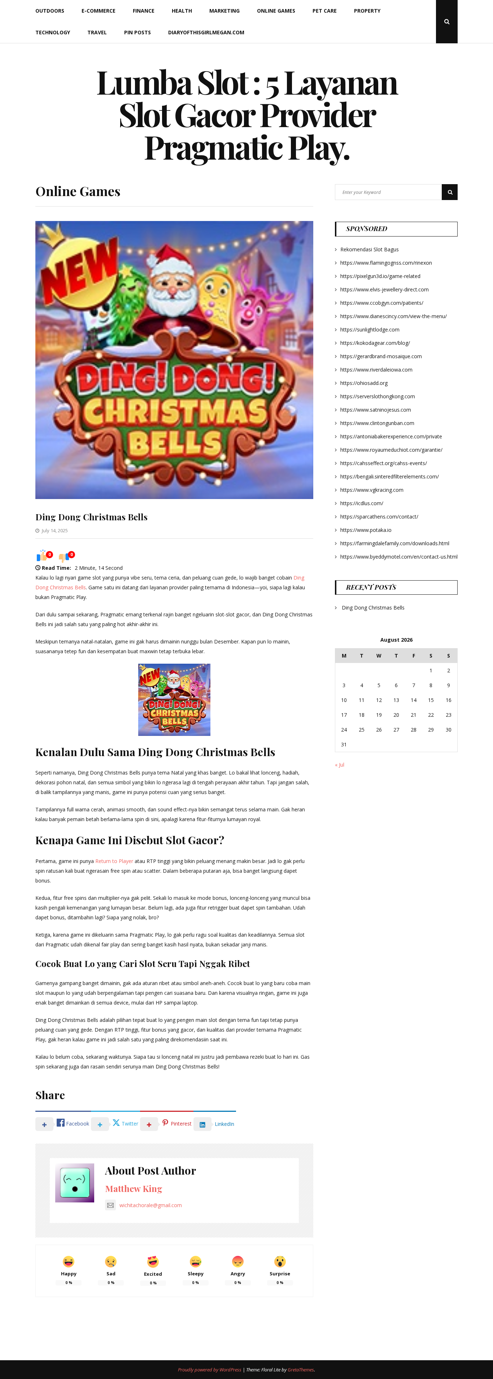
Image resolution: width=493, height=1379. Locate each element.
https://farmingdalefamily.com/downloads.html (394, 543)
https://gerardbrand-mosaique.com (381, 356)
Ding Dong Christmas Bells (91, 516)
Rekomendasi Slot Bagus (369, 249)
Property (367, 10)
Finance (143, 10)
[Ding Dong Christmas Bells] (174, 497)
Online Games (276, 10)
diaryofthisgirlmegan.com (206, 32)
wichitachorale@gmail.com (150, 1205)
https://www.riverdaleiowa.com (376, 369)
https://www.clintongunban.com (377, 423)
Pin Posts (137, 32)
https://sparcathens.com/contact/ (379, 516)
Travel (97, 32)
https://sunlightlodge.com (370, 329)
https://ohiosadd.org (364, 383)
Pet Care (325, 10)
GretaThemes (301, 1369)
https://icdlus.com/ (361, 503)
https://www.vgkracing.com (371, 489)
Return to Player (114, 861)
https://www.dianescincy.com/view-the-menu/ (393, 316)
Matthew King (133, 1188)
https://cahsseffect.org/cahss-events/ (383, 463)
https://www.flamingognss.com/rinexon (386, 262)
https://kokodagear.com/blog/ (375, 342)
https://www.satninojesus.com (375, 409)
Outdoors (49, 10)
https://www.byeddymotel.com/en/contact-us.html (399, 556)
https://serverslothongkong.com (377, 396)
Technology (52, 32)
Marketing (224, 10)
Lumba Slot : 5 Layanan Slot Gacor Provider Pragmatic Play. (246, 114)
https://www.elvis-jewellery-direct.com (384, 289)
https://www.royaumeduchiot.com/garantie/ (391, 449)
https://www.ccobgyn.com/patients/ (381, 302)
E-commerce (98, 10)
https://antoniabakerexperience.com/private (391, 436)
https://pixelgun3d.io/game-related (380, 276)
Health (182, 10)
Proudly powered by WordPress (210, 1369)
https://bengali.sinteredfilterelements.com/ (389, 476)
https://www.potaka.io (366, 529)
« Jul (339, 764)
